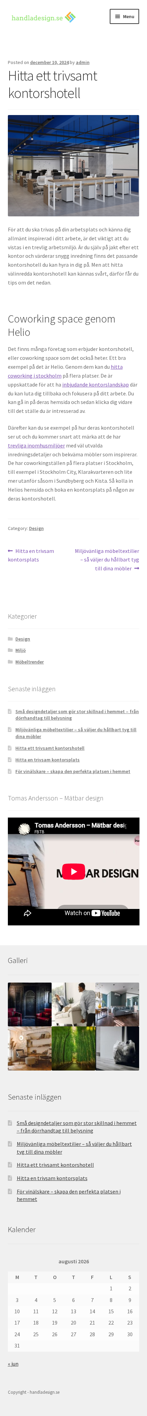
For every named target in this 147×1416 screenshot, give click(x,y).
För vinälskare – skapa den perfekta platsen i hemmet (72, 771)
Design (36, 528)
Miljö (20, 650)
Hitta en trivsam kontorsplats (31, 555)
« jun (13, 1363)
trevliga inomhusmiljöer (36, 445)
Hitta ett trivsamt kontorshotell (49, 748)
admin (83, 62)
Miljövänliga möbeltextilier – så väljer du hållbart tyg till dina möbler (107, 559)
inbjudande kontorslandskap (95, 384)
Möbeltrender (29, 662)
